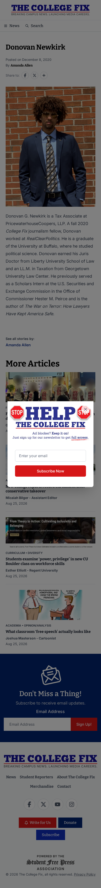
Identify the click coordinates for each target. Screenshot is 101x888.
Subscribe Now (50, 471)
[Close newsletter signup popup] (85, 409)
